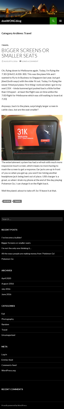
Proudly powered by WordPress (14, 405)
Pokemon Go (7, 259)
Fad (3, 313)
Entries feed (7, 359)
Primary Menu (60, 20)
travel (17, 201)
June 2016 (6, 294)
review (7, 201)
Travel (5, 45)
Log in (4, 354)
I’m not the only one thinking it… (16, 248)
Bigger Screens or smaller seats (25, 53)
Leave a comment (30, 61)
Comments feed (9, 365)
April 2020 (6, 278)
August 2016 (7, 283)
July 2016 (5, 289)
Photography (7, 319)
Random (5, 324)
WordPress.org (8, 370)
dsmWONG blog (11, 21)
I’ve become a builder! (11, 237)
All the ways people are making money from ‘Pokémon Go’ (28, 253)
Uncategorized (8, 335)
